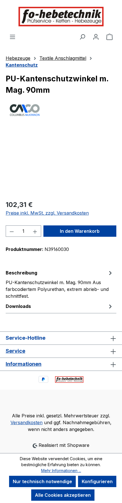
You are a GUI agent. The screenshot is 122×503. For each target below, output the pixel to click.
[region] (61, 163)
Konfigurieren (97, 481)
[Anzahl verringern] (12, 231)
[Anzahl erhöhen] (35, 231)
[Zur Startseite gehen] (61, 16)
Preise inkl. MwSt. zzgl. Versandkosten (47, 213)
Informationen (23, 364)
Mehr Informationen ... (61, 470)
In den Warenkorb (80, 231)
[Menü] (12, 36)
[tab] (59, 284)
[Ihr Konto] (96, 36)
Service (15, 351)
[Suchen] (82, 36)
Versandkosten (26, 422)
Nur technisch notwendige (42, 481)
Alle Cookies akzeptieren (63, 495)
